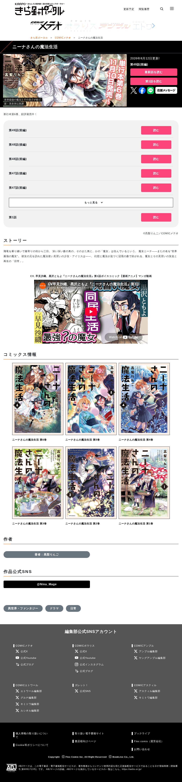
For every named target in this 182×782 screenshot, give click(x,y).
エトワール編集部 (31, 691)
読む (156, 130)
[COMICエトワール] (149, 25)
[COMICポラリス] (81, 25)
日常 (73, 608)
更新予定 (129, 9)
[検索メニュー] (162, 8)
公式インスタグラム (92, 664)
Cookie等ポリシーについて (32, 745)
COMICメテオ (63, 37)
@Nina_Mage (47, 584)
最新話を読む (154, 72)
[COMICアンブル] (115, 25)
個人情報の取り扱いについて (32, 735)
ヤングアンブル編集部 (152, 658)
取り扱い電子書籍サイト (89, 733)
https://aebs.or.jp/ (131, 769)
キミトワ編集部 (30, 704)
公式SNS (85, 691)
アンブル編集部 (148, 651)
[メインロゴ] (40, 9)
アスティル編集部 (149, 691)
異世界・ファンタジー (23, 608)
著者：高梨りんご (47, 554)
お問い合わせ (142, 749)
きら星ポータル (39, 37)
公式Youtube (28, 658)
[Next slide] (153, 25)
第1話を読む (153, 81)
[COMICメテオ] (46, 25)
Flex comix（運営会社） (149, 741)
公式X (24, 651)
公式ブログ (27, 664)
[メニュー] (172, 8)
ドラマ (54, 608)
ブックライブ (142, 733)
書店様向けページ (85, 741)
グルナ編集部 (29, 697)
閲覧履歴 (144, 9)
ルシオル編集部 (30, 710)
